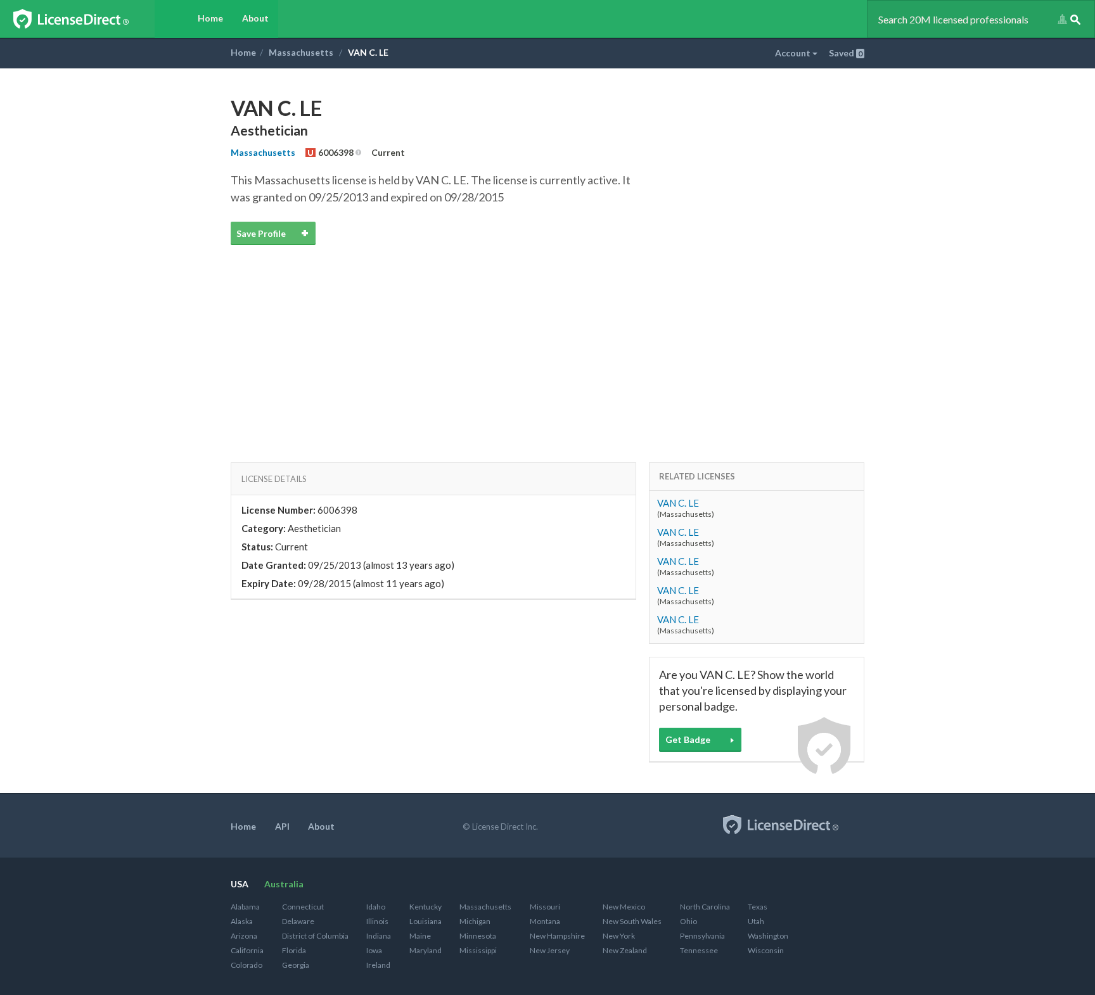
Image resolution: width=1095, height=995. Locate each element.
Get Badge (687, 739)
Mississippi (478, 950)
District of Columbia (315, 936)
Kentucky (425, 906)
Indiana (378, 936)
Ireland (378, 965)
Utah (756, 921)
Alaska (242, 921)
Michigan (474, 921)
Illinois (377, 921)
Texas (757, 906)
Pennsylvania (702, 936)
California (247, 950)
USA (239, 883)
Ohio (688, 921)
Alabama (245, 906)
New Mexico (624, 906)
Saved (845, 53)
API (282, 826)
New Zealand (625, 950)
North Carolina (705, 906)
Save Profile (261, 233)
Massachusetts (301, 52)
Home (210, 18)
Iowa (374, 950)
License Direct (84, 19)
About (255, 18)
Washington (768, 936)
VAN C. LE (678, 503)
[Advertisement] (547, 339)
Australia (284, 883)
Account (793, 53)
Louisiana (425, 921)
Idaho (375, 906)
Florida (294, 950)
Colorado (246, 965)
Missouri (545, 906)
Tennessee (699, 950)
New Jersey (550, 950)
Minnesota (477, 936)
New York (619, 936)
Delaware (298, 921)
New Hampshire (557, 936)
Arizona (244, 936)
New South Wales (632, 921)
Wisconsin (766, 950)
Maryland (425, 950)
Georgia (295, 965)
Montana (545, 921)
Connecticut (303, 906)
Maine (420, 936)
